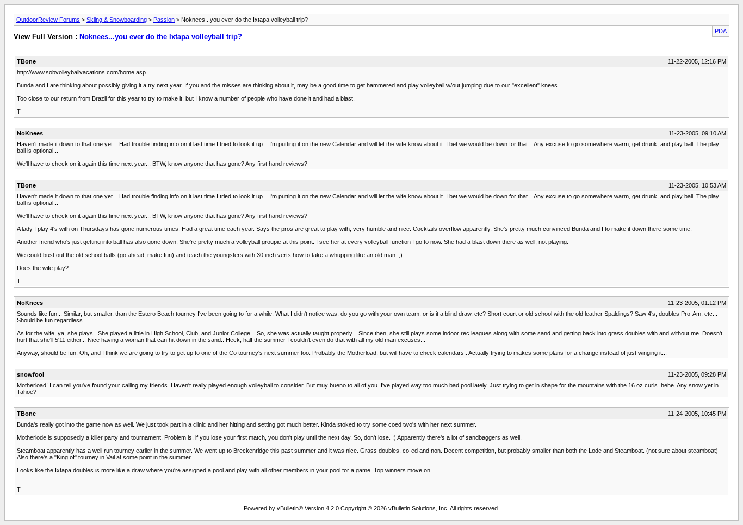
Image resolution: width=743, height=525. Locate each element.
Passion (164, 19)
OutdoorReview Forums (48, 19)
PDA (721, 31)
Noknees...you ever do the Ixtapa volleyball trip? (160, 37)
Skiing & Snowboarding (116, 19)
